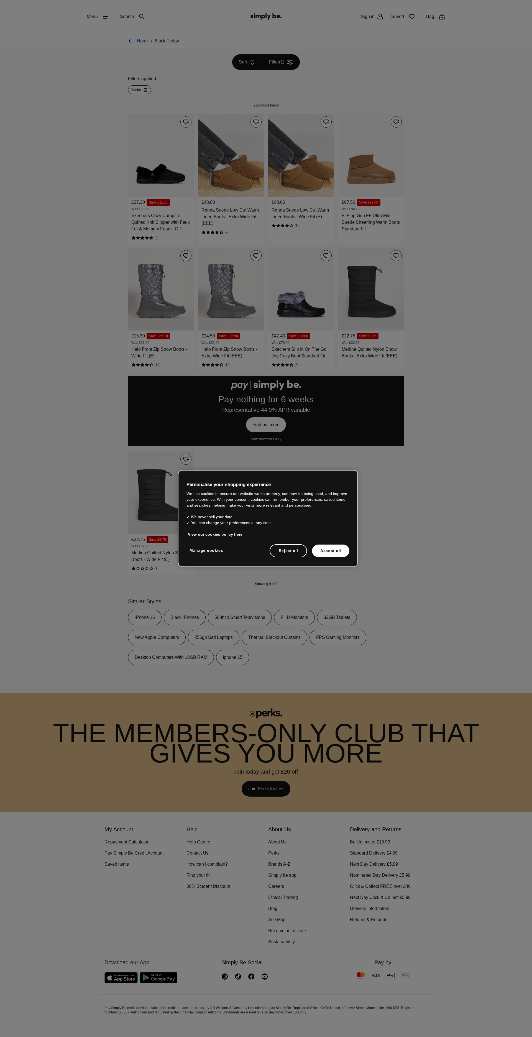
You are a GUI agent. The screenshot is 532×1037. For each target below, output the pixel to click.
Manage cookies (205, 550)
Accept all (331, 550)
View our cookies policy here (213, 534)
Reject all (288, 550)
